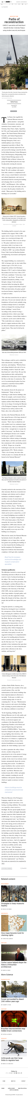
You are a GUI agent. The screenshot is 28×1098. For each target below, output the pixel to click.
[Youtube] (19, 1073)
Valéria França (14, 101)
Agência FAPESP (11, 1088)
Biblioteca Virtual (22, 1088)
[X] (8, 1073)
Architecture (13, 111)
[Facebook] (6, 1073)
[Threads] (15, 1073)
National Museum (6, 868)
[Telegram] (17, 1073)
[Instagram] (10, 1073)
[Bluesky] (13, 1073)
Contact (23, 1081)
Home (4, 1081)
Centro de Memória (14, 1090)
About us (13, 1081)
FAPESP (2, 1088)
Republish (24, 868)
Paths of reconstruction (14, 21)
